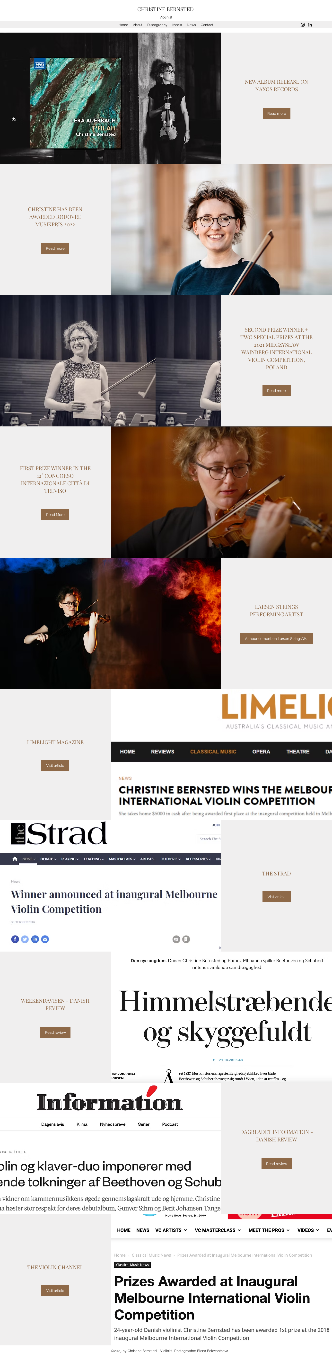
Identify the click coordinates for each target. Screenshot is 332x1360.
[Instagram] (302, 24)
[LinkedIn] (310, 24)
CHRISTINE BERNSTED (166, 9)
